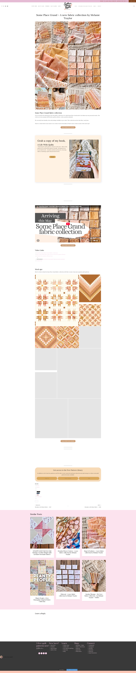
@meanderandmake (60, 259)
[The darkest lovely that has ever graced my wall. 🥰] (52, 664)
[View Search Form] (134, 6)
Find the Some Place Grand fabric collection (47, 252)
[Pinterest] (5, 6)
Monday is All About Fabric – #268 (93, 506)
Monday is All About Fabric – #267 (43, 506)
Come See (132, 1)
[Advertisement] (67, 193)
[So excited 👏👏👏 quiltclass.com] (113, 664)
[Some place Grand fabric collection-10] (60, 32)
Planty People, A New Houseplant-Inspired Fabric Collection (42, 599)
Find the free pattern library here (45, 256)
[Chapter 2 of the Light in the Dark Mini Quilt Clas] (37, 664)
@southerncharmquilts (48, 259)
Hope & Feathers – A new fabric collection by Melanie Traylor (94, 552)
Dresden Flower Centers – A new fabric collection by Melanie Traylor (68, 552)
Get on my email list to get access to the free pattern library (51, 254)
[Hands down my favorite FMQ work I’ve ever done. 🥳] (7, 664)
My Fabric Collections (68, 12)
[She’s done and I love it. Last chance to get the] (22, 664)
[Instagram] (4, 6)
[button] (43, 32)
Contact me (39, 260)
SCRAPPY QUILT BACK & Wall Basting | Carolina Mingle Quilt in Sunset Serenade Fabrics (42, 552)
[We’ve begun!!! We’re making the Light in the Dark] (68, 664)
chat (36, 501)
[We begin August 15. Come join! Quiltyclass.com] (98, 664)
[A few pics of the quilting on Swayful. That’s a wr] (128, 664)
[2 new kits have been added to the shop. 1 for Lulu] (83, 664)
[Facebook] (2, 6)
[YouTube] (7, 6)
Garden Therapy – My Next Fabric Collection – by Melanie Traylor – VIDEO (94, 595)
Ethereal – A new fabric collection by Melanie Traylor (68, 595)
